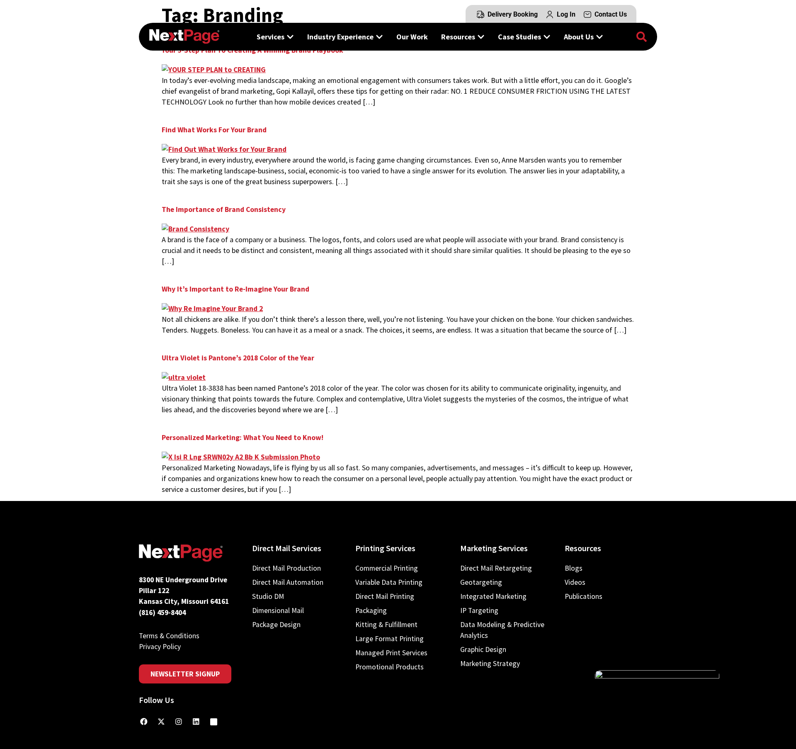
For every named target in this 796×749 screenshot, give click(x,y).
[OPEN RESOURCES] (481, 36)
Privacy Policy (160, 646)
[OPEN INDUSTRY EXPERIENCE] (379, 36)
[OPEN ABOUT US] (599, 36)
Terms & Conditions (169, 635)
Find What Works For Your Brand (214, 129)
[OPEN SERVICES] (290, 36)
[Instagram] (179, 722)
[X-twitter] (161, 722)
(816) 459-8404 (162, 612)
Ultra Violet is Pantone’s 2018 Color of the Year (238, 357)
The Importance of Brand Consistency (224, 209)
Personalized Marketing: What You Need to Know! (242, 437)
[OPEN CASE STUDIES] (547, 36)
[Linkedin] (196, 722)
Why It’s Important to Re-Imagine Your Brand (235, 289)
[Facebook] (144, 722)
